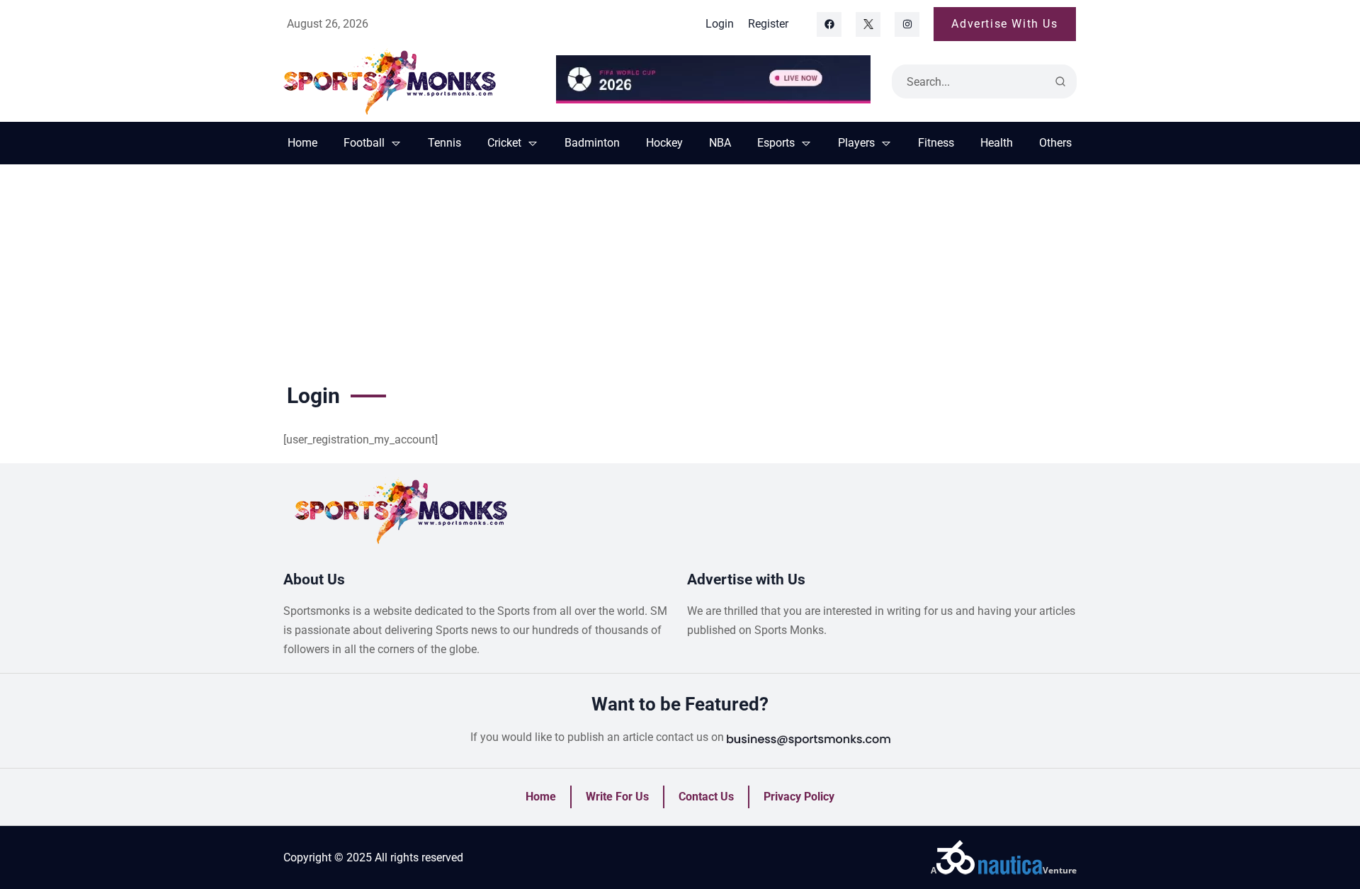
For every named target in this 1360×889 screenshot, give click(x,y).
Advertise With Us (1004, 23)
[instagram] (907, 24)
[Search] (1060, 81)
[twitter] (868, 24)
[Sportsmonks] (409, 81)
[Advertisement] (680, 270)
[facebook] (829, 24)
